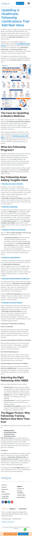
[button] (28, 3)
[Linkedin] (9, 502)
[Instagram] (6, 502)
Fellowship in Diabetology (10, 207)
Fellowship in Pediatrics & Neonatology (14, 229)
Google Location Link (8, 522)
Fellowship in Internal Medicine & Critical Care (16, 278)
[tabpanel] (15, 517)
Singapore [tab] (12, 509)
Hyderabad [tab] (22, 509)
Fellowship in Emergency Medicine (12, 184)
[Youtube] (12, 502)
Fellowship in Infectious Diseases (12, 302)
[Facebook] (3, 502)
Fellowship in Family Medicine (11, 257)
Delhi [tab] (3, 509)
